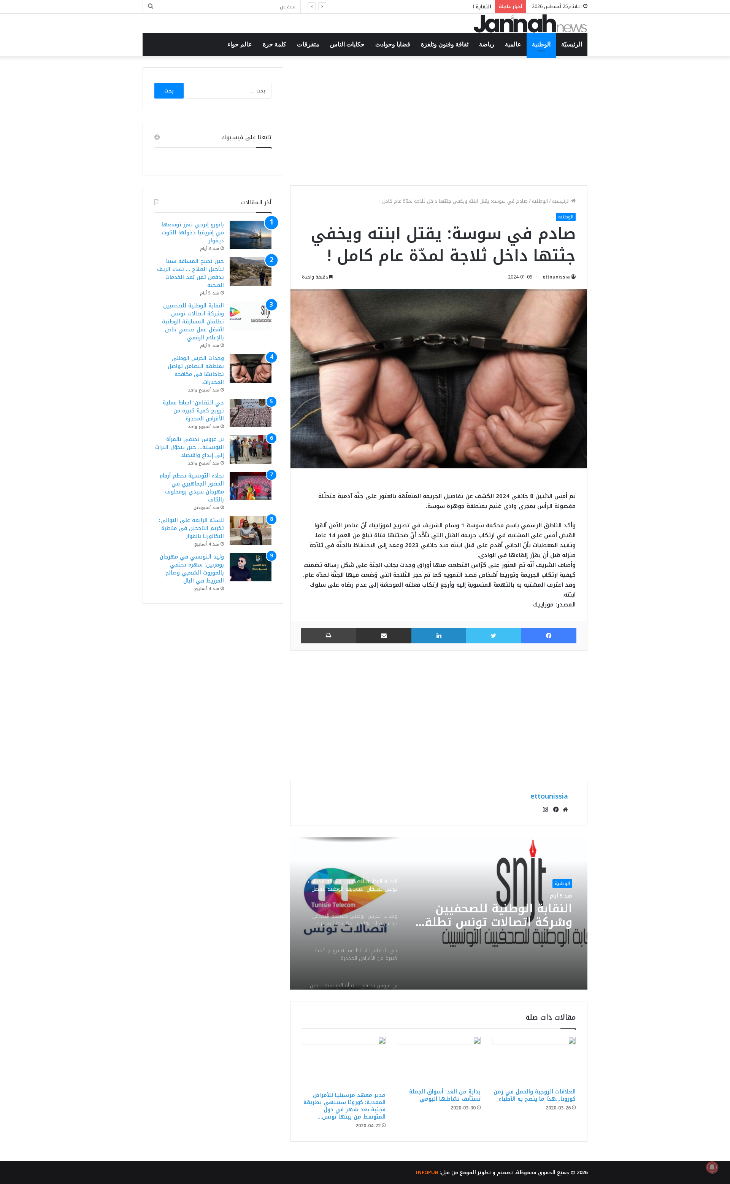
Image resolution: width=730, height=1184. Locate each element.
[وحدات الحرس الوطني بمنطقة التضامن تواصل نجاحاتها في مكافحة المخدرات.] (250, 368)
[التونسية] (530, 23)
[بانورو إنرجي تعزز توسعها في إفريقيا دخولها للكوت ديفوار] (250, 235)
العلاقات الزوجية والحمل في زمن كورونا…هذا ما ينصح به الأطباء (535, 1095)
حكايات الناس (347, 44)
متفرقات (308, 44)
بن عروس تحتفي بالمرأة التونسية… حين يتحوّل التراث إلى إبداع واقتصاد (189, 447)
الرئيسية (561, 201)
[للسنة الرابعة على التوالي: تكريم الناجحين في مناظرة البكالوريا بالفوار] (250, 530)
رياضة (486, 44)
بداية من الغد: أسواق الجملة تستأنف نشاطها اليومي (445, 1095)
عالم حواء (239, 44)
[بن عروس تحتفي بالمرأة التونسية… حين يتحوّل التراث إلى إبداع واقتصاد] (250, 449)
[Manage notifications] (712, 1167)
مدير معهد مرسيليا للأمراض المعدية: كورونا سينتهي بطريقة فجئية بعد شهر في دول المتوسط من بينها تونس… (344, 1106)
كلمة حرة (274, 44)
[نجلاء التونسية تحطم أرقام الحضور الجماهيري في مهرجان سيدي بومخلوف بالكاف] (250, 486)
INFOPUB (427, 1172)
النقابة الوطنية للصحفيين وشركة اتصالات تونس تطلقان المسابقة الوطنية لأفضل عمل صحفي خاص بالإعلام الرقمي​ (356, 6)
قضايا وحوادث (392, 44)
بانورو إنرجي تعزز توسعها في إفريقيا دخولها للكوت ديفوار (193, 233)
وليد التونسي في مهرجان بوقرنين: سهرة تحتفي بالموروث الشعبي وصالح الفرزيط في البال (192, 569)
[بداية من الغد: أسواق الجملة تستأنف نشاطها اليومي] (439, 1061)
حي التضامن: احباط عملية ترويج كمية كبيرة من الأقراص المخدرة (193, 411)
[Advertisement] (438, 120)
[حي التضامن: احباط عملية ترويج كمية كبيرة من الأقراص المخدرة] (250, 413)
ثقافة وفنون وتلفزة (444, 44)
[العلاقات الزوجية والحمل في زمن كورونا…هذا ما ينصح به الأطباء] (534, 1060)
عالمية (513, 44)
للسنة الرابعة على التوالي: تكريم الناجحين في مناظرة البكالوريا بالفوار (191, 528)
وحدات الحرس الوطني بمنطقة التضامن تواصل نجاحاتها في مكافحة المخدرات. (509, 915)
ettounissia (556, 277)
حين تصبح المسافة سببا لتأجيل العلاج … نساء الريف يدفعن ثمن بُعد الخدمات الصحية (190, 273)
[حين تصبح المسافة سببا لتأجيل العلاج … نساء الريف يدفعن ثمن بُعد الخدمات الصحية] (250, 271)
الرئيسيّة (571, 44)
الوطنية (541, 44)
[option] (438, 913)
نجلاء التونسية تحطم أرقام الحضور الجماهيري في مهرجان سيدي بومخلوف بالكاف (191, 488)
